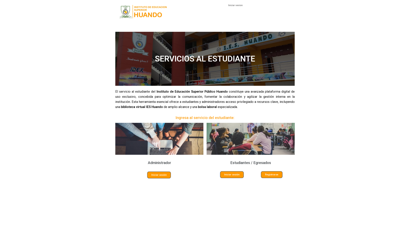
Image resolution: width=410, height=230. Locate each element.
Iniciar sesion (235, 5)
